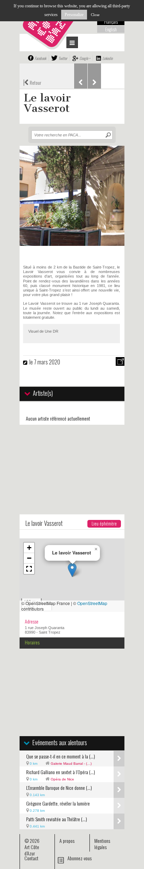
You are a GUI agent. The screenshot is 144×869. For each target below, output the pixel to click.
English (111, 29)
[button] (72, 570)
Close (95, 15)
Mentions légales (102, 844)
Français (111, 21)
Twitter (62, 58)
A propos (66, 840)
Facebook (40, 58)
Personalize (74, 14)
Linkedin (107, 58)
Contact (31, 858)
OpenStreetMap (92, 603)
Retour (32, 81)
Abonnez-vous (79, 858)
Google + (84, 58)
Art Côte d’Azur (31, 850)
